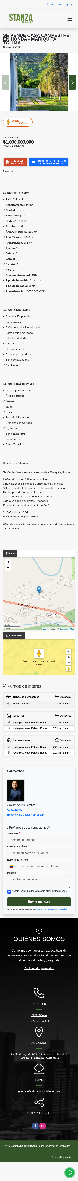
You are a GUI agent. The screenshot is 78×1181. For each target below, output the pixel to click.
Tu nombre (13, 833)
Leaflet (46, 628)
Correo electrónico (18, 846)
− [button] (8, 567)
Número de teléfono (18, 859)
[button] (19, 107)
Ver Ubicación (33, 661)
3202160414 (17, 809)
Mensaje (12, 873)
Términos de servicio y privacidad (51, 909)
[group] (39, 82)
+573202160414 (39, 1020)
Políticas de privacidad (39, 968)
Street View (20, 122)
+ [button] (8, 562)
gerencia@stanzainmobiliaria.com (39, 1091)
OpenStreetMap (66, 628)
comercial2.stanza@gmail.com (27, 814)
